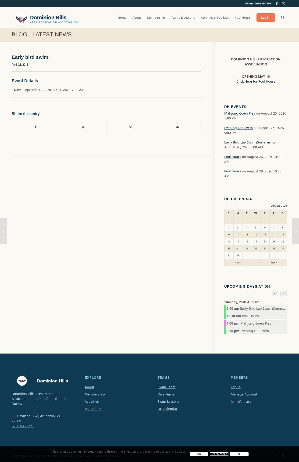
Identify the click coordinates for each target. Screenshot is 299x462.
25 (246, 248)
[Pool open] (3, 231)
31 (237, 255)
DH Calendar (168, 408)
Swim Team (166, 387)
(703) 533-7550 (23, 426)
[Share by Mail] (177, 127)
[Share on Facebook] (35, 127)
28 (273, 248)
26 (255, 248)
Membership (95, 394)
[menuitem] (122, 20)
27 (264, 248)
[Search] (282, 17)
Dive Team (166, 394)
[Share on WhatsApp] (130, 127)
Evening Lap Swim (238, 128)
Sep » (274, 262)
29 (282, 248)
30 (229, 255)
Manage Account (244, 394)
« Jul (237, 262)
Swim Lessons (168, 401)
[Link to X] (283, 3)
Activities (92, 401)
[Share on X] (82, 127)
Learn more (219, 454)
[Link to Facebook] (276, 3)
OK (199, 454)
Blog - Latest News (42, 34)
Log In (236, 387)
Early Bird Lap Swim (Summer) (247, 142)
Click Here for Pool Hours (255, 81)
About (89, 387)
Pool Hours (232, 156)
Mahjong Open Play (239, 113)
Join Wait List (241, 401)
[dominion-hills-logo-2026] (47, 17)
